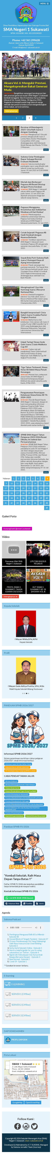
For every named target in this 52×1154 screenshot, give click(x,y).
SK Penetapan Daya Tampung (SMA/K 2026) (20, 771)
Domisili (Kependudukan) (14, 816)
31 (41, 493)
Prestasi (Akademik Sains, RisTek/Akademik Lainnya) (23, 798)
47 (41, 503)
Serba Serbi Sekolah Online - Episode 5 (25, 948)
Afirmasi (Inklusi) (11, 781)
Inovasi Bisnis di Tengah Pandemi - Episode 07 (28, 939)
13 (29, 483)
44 (23, 503)
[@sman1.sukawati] (26, 1129)
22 (35, 488)
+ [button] (8, 1063)
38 (35, 498)
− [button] (8, 1067)
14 (35, 483)
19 (17, 488)
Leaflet (24, 1098)
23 (41, 488)
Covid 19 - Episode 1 (18, 961)
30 (35, 493)
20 (23, 488)
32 (47, 493)
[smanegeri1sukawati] (17, 1129)
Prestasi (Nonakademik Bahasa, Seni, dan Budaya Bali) (24, 804)
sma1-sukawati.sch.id (34, 1141)
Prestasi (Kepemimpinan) (14, 813)
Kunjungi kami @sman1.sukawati (17, 529)
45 (29, 503)
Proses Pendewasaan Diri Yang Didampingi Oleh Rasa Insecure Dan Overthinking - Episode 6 (27, 943)
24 (47, 488)
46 (35, 503)
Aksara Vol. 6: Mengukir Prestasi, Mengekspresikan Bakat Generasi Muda (25, 86)
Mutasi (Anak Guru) (12, 788)
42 (12, 503)
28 (23, 493)
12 (23, 483)
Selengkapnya (11, 111)
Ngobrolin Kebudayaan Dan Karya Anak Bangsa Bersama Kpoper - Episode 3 (26, 956)
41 (6, 503)
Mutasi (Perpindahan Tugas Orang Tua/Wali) (20, 791)
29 (29, 493)
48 (47, 503)
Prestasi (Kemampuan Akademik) (16, 794)
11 (17, 483)
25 (6, 493)
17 (6, 488)
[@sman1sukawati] (34, 1129)
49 (47, 508)
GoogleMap (17, 1102)
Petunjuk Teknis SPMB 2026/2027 (17, 767)
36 (23, 498)
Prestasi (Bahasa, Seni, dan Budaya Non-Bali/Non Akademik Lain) (22, 808)
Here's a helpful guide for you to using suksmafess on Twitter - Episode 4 (25, 951)
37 (29, 498)
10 (12, 483)
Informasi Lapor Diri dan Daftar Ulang (18, 764)
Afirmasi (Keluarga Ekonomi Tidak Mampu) (20, 784)
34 (12, 498)
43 (17, 503)
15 (41, 483)
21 (29, 488)
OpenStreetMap (34, 1098)
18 (12, 488)
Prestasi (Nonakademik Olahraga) (17, 801)
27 (17, 493)
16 (47, 483)
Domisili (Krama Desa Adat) (35, 816)
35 (17, 498)
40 (47, 498)
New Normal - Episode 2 (19, 959)
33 (6, 498)
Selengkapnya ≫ (10, 596)
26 (12, 493)
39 (41, 498)
